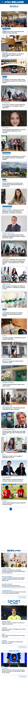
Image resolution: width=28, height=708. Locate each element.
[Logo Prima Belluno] (14, 2)
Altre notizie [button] (22, 597)
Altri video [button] (23, 676)
